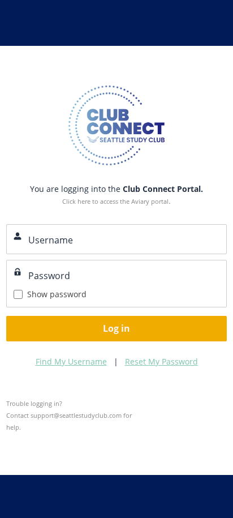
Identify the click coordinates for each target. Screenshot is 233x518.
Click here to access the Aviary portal (115, 201)
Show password (57, 294)
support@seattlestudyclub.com (76, 415)
